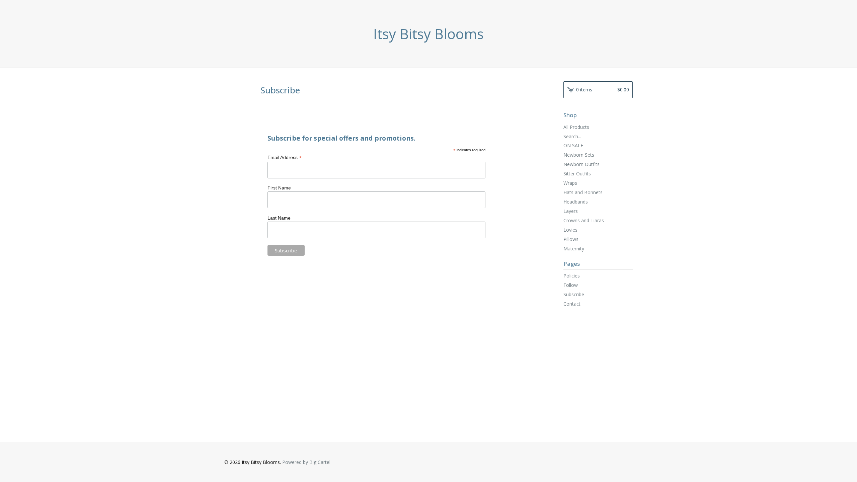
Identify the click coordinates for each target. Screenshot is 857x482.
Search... (572, 136)
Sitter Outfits (577, 173)
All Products (576, 127)
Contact (571, 304)
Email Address (284, 157)
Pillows (570, 239)
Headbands (575, 201)
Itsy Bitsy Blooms (428, 34)
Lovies (570, 230)
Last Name (279, 218)
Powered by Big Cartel (306, 462)
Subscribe (573, 294)
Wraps (570, 183)
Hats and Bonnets (583, 192)
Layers (570, 211)
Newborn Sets (578, 155)
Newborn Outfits (581, 164)
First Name (279, 187)
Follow (570, 285)
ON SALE (573, 145)
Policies (571, 275)
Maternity (573, 248)
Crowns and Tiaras (583, 220)
